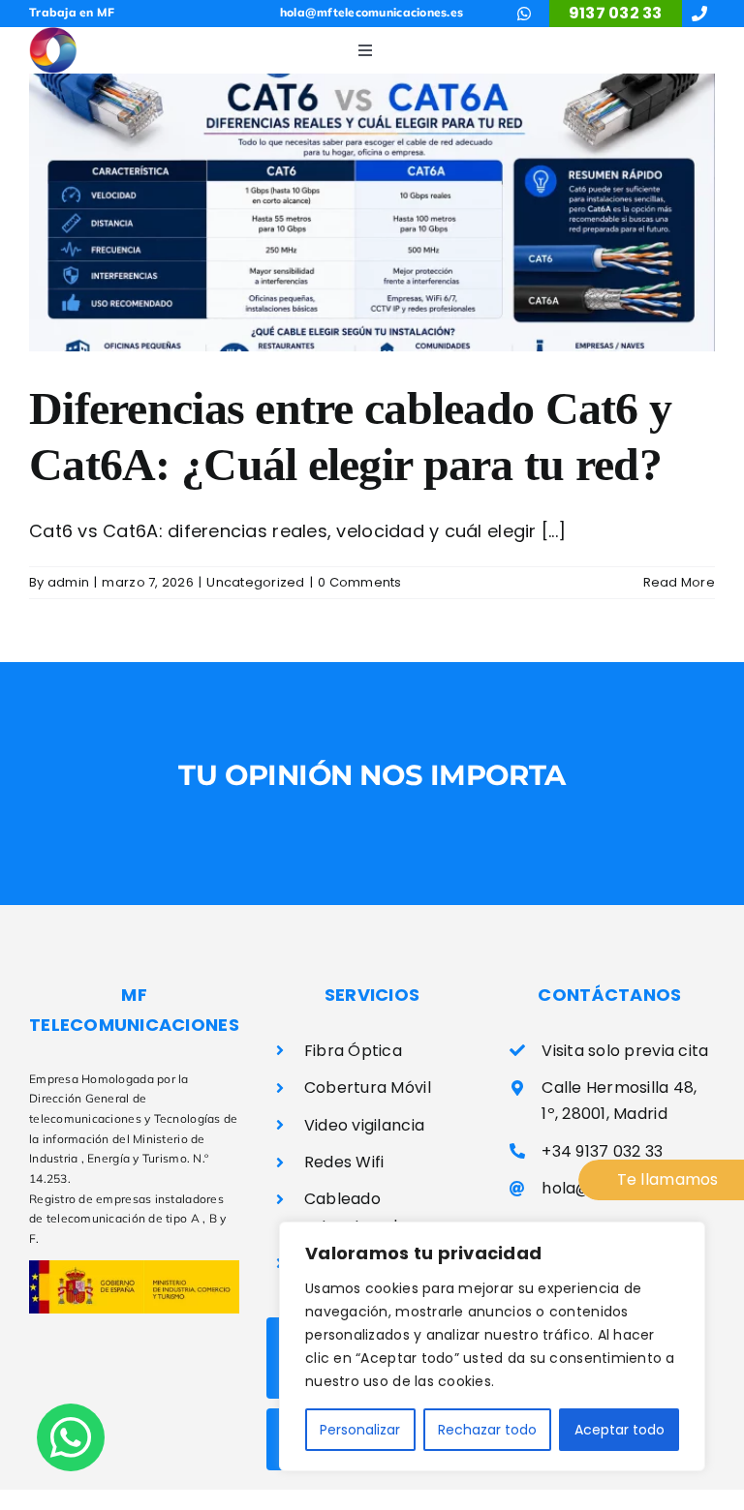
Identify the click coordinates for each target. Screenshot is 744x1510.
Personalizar (360, 1429)
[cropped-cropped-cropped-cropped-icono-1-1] (53, 35)
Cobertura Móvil (367, 1087)
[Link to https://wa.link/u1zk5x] (524, 13)
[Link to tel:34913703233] (699, 13)
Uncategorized (255, 582)
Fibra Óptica (353, 1051)
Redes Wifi (344, 1162)
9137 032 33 (616, 13)
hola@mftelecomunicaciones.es (372, 12)
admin (68, 582)
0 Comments (360, 582)
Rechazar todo (487, 1429)
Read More (679, 582)
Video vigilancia (364, 1125)
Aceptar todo (619, 1429)
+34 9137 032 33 (602, 1151)
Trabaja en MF (72, 12)
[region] (492, 1346)
